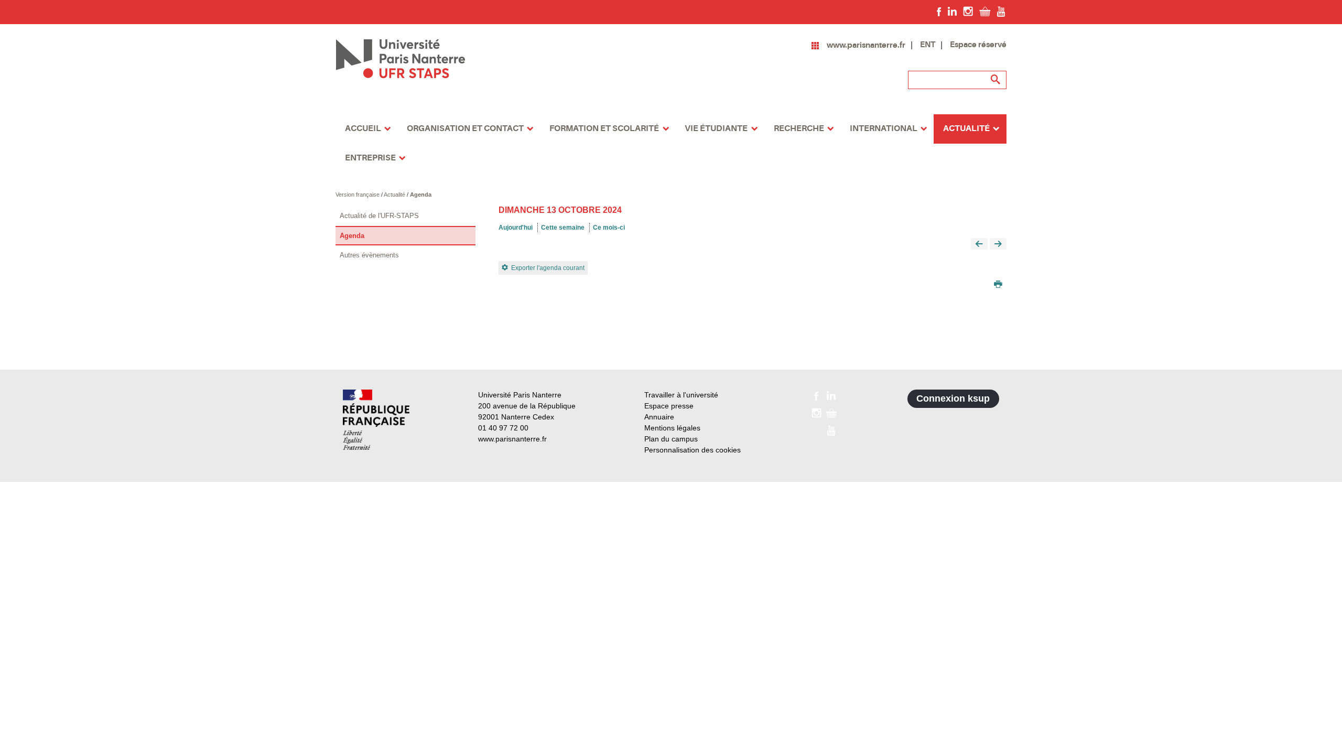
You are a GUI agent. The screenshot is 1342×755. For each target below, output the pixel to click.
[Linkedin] (952, 11)
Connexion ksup (953, 398)
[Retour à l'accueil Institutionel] (376, 420)
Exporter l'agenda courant (548, 268)
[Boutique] (985, 11)
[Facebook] (939, 11)
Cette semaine (563, 227)
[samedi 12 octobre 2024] (979, 244)
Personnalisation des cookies (692, 450)
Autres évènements (369, 255)
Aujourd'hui (516, 227)
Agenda (420, 194)
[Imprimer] (998, 285)
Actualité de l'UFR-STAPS (379, 216)
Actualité (395, 194)
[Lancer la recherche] (996, 79)
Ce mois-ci (609, 227)
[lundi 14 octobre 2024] (998, 244)
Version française (358, 194)
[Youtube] (1001, 11)
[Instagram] (968, 11)
